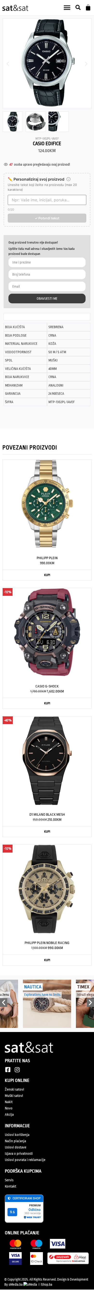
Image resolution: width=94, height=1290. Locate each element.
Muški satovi (14, 1096)
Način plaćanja (15, 1141)
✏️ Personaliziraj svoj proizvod (36, 179)
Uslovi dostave (15, 1147)
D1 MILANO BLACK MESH (47, 815)
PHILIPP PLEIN (47, 558)
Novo (9, 1108)
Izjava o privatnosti (19, 1154)
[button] (78, 8)
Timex (83, 987)
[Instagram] (17, 1070)
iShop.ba (46, 1284)
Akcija (9, 1115)
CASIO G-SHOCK (47, 686)
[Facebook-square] (8, 1070)
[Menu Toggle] (67, 7)
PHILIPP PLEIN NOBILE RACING (47, 943)
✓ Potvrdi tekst (47, 218)
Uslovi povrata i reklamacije (25, 1160)
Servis (9, 1180)
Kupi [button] (47, 575)
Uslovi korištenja (17, 1135)
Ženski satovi (14, 1089)
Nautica (32, 987)
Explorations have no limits (42, 995)
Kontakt (10, 1186)
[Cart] (88, 7)
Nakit (9, 1102)
